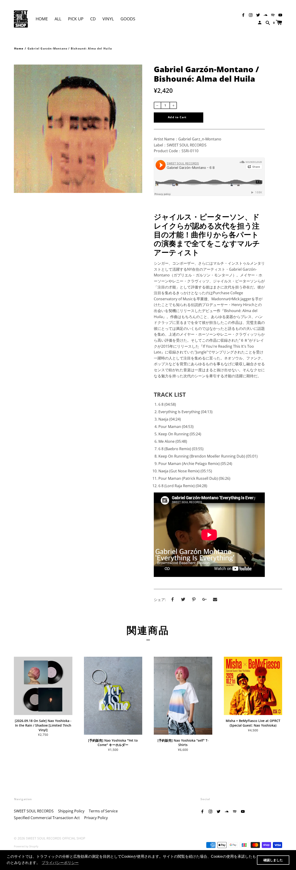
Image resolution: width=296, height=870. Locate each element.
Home (18, 48)
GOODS (127, 19)
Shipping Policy (71, 811)
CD (93, 19)
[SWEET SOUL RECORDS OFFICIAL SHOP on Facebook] (243, 14)
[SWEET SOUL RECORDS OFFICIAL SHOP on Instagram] (251, 14)
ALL (58, 19)
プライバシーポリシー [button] (60, 863)
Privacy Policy (96, 817)
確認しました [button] (273, 860)
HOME (42, 19)
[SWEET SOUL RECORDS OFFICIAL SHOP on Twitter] (258, 14)
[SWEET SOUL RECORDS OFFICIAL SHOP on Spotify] (273, 14)
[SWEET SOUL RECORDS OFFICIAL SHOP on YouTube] (280, 14)
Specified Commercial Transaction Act (47, 817)
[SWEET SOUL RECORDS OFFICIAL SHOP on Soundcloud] (265, 14)
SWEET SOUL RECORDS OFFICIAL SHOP (55, 838)
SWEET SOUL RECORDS (34, 811)
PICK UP (75, 19)
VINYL (108, 19)
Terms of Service (103, 811)
